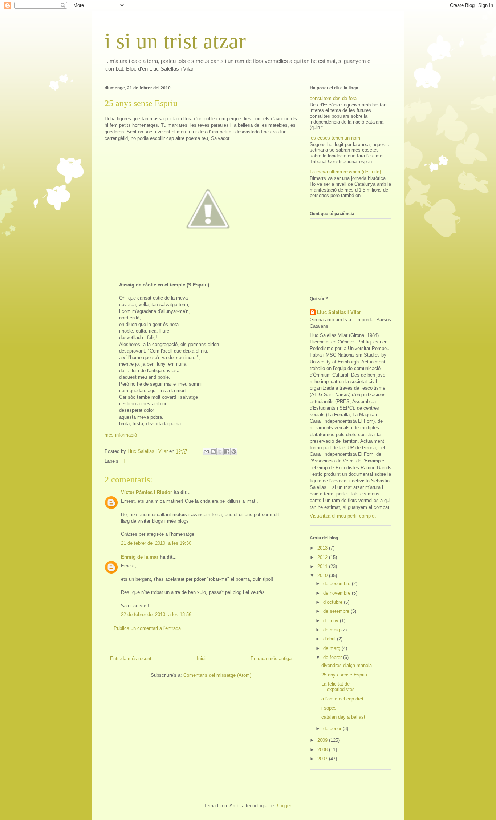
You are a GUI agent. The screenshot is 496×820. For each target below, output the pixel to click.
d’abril (330, 639)
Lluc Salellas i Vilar (339, 312)
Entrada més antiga (271, 658)
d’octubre (333, 602)
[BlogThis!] (213, 451)
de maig (332, 629)
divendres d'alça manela (346, 665)
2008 (323, 749)
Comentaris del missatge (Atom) (217, 675)
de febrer (333, 657)
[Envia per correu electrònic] (206, 451)
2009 (323, 740)
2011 (323, 566)
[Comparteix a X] (220, 451)
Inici (201, 658)
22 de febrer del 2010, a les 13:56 (156, 614)
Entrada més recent (130, 658)
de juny (331, 620)
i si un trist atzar (175, 41)
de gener (333, 728)
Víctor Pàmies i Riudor (146, 492)
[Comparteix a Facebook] (227, 451)
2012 (323, 557)
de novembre (337, 593)
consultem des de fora (333, 98)
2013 (323, 548)
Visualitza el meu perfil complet (343, 516)
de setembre (337, 611)
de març (332, 648)
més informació (121, 435)
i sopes (329, 708)
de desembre (337, 583)
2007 (323, 758)
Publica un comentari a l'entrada (147, 628)
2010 (323, 575)
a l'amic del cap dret (342, 699)
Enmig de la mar (139, 557)
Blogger (283, 805)
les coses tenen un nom (335, 138)
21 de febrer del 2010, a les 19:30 (156, 543)
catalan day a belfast (343, 717)
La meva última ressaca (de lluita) (345, 171)
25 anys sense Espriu (344, 675)
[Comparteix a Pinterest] (233, 451)
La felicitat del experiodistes (338, 686)
